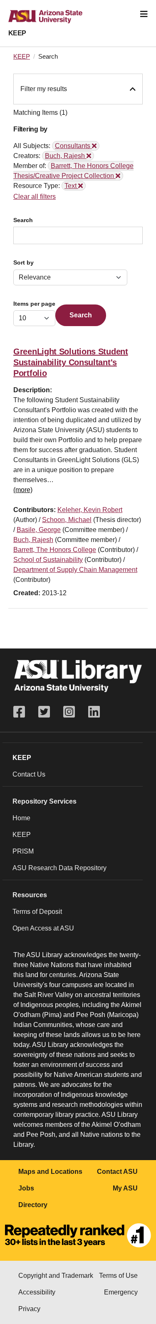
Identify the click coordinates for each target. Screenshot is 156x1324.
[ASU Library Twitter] (44, 712)
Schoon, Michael (67, 519)
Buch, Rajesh (33, 539)
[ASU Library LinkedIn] (94, 712)
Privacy (29, 1308)
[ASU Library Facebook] (22, 712)
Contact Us (28, 774)
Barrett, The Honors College (54, 549)
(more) (22, 489)
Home (21, 818)
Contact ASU (117, 1171)
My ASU (125, 1188)
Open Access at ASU (43, 928)
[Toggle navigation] (144, 14)
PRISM (23, 851)
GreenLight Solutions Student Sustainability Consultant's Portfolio (70, 362)
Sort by (23, 263)
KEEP (17, 33)
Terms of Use (118, 1275)
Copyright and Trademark (55, 1275)
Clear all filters (34, 196)
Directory (32, 1204)
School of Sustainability (48, 559)
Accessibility (36, 1292)
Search (23, 220)
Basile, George (39, 529)
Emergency (121, 1292)
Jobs (26, 1188)
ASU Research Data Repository (59, 867)
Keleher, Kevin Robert (89, 509)
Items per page (34, 304)
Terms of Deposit (37, 911)
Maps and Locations (50, 1171)
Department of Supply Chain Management (75, 569)
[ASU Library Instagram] (69, 712)
